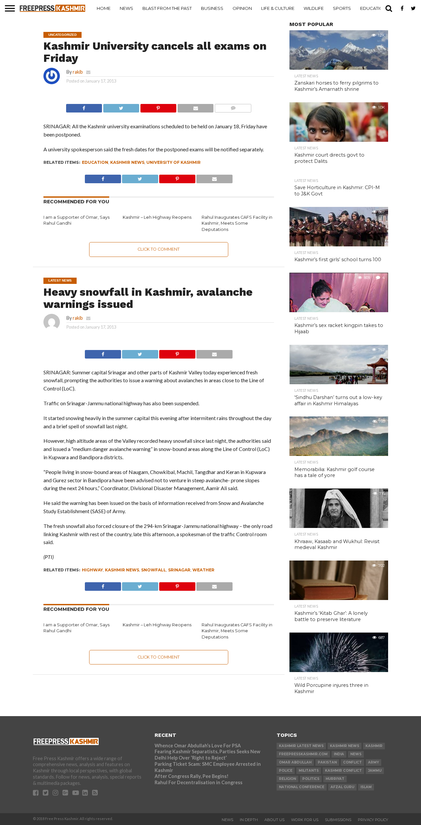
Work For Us (304, 819)
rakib (78, 72)
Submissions (338, 819)
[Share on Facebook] (84, 106)
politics (310, 779)
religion (287, 779)
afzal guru (342, 787)
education (95, 162)
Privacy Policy (373, 819)
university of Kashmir (173, 162)
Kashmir (374, 746)
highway (92, 569)
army (373, 762)
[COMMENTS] (232, 106)
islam (366, 787)
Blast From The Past (167, 8)
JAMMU (375, 770)
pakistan (327, 762)
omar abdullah (295, 762)
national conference (301, 787)
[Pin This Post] (158, 106)
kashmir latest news (301, 746)
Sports (342, 8)
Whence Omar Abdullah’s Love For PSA (198, 745)
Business (212, 8)
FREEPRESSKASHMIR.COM (303, 754)
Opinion (242, 8)
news (355, 754)
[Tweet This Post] (121, 106)
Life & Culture (277, 8)
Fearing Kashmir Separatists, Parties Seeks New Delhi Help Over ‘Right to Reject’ (207, 755)
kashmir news (127, 162)
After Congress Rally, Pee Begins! (192, 776)
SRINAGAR (179, 569)
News (126, 8)
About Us (274, 819)
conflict (352, 762)
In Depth (249, 819)
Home (104, 8)
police (285, 770)
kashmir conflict (343, 770)
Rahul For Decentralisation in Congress (198, 782)
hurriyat (335, 779)
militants (309, 770)
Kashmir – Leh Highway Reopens (157, 217)
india (339, 754)
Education (373, 8)
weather (203, 569)
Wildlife (314, 8)
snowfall (153, 569)
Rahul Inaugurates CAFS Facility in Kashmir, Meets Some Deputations (237, 223)
